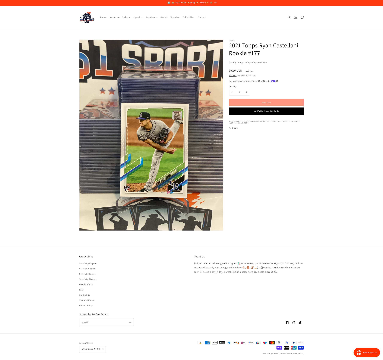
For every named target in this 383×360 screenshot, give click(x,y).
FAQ (81, 289)
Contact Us (84, 295)
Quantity (232, 86)
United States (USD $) (91, 349)
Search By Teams (87, 268)
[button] (289, 17)
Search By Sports (87, 274)
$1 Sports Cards (273, 353)
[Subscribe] (130, 322)
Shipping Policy (86, 300)
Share (235, 128)
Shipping (233, 75)
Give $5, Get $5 (86, 284)
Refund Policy (86, 305)
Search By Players (87, 263)
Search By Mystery (87, 279)
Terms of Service (286, 353)
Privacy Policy (298, 353)
